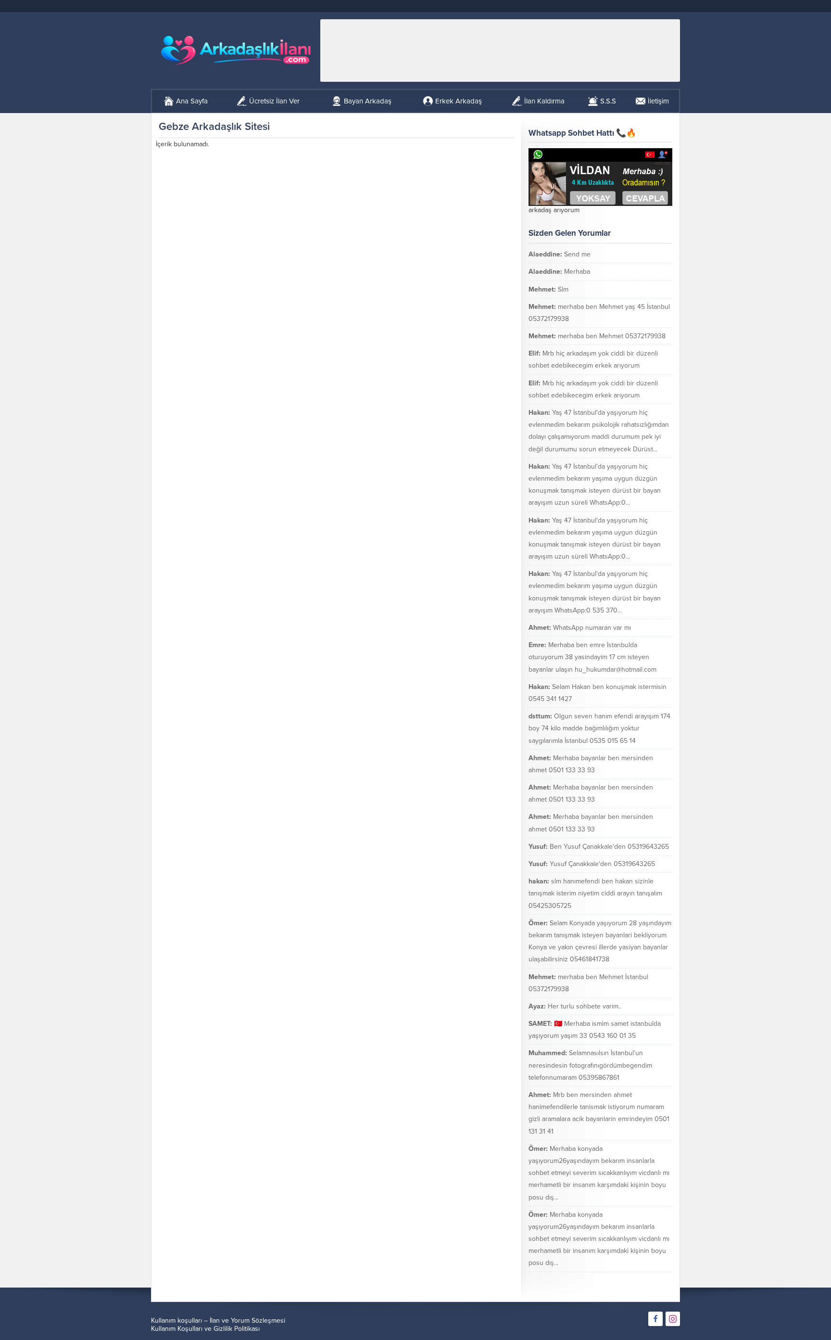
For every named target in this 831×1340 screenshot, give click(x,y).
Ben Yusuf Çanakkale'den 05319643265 (609, 846)
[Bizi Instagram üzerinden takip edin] (673, 1319)
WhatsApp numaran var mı (592, 628)
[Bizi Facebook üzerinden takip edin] (655, 1319)
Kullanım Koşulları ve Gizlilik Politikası (205, 1329)
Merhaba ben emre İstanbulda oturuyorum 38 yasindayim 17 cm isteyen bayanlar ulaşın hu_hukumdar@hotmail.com (592, 657)
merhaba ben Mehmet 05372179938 (612, 336)
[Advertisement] (500, 50)
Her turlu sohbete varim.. (584, 1006)
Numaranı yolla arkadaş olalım (616, 1280)
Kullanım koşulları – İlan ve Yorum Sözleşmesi (218, 1320)
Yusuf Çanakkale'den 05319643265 (602, 864)
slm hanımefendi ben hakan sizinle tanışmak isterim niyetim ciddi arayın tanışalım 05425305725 (595, 893)
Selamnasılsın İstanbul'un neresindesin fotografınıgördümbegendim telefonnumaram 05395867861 (590, 1065)
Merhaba (577, 272)
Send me (577, 254)
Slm (563, 289)
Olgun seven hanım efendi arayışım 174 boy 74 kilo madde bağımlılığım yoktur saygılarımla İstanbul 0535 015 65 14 (599, 728)
